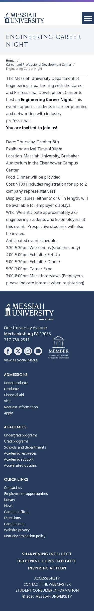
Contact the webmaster (47, 584)
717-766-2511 (17, 340)
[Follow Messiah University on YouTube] (38, 351)
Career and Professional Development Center (38, 64)
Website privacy (17, 529)
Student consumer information (47, 590)
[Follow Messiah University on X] (18, 351)
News (8, 505)
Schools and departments (25, 447)
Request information (21, 407)
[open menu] (88, 18)
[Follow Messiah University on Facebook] (8, 351)
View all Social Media (21, 360)
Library (9, 499)
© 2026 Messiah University (47, 596)
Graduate (11, 388)
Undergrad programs (21, 435)
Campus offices (16, 511)
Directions (12, 517)
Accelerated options (20, 465)
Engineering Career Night (24, 68)
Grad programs (16, 441)
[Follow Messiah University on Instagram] (28, 351)
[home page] (49, 17)
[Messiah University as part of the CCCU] (58, 347)
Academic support (19, 459)
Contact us (13, 487)
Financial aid (14, 394)
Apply (8, 413)
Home (10, 60)
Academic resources (20, 453)
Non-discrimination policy (24, 535)
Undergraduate (16, 382)
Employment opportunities (26, 493)
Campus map (15, 523)
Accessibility (47, 578)
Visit (7, 400)
